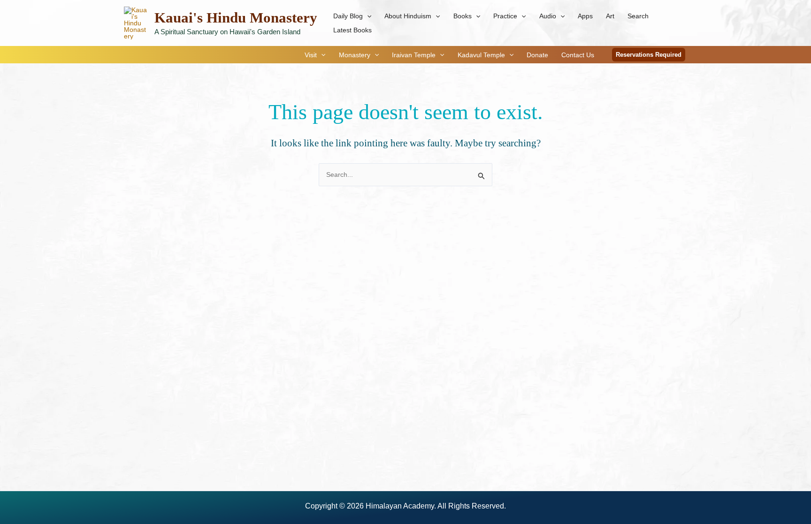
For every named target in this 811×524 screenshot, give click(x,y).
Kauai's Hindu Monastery (235, 17)
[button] (367, 16)
